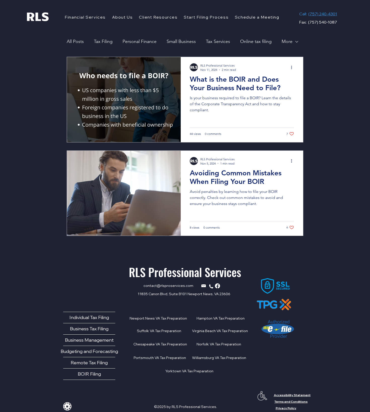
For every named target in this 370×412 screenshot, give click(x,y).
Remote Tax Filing (89, 363)
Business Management (89, 340)
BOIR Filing (89, 374)
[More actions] (293, 67)
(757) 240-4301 (322, 13)
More (287, 41)
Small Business (181, 41)
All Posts (75, 41)
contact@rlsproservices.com (168, 285)
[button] (85, 17)
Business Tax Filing (89, 329)
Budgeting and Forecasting (89, 351)
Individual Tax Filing (89, 317)
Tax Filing (103, 41)
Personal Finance (140, 41)
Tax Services (218, 41)
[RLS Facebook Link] (217, 285)
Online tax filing (256, 41)
